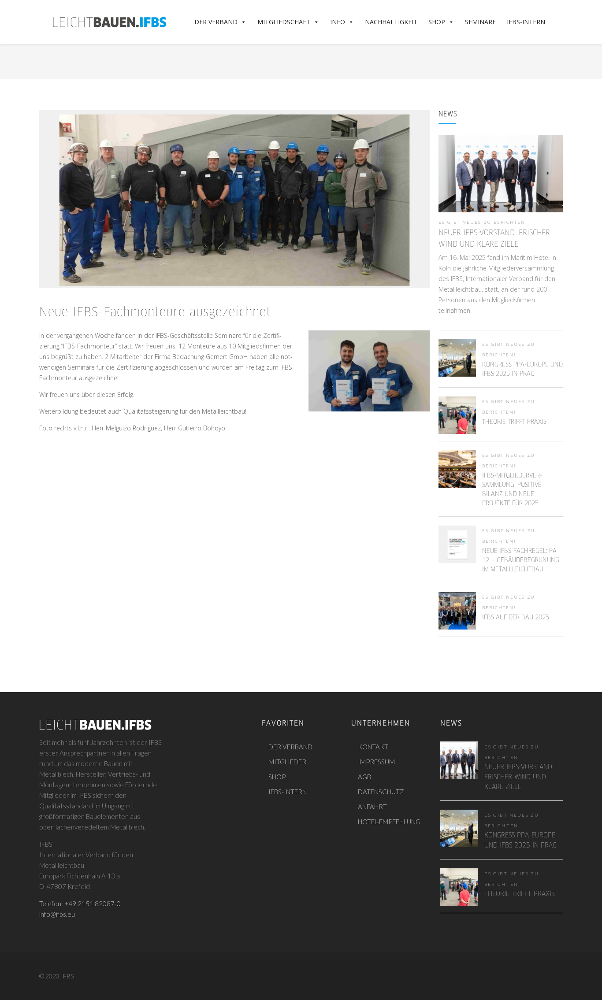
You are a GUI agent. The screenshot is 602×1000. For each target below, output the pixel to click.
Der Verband (216, 22)
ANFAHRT (372, 807)
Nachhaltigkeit (391, 22)
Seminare (480, 22)
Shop (436, 22)
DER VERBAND (290, 747)
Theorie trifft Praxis (514, 422)
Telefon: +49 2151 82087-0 (80, 903)
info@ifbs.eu (57, 914)
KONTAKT (373, 747)
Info (337, 22)
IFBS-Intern (526, 22)
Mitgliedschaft (283, 22)
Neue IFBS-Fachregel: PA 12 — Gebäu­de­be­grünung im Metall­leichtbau (520, 560)
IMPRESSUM (376, 762)
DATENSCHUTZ (381, 792)
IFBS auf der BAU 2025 (515, 618)
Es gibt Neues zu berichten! (483, 222)
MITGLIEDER (287, 762)
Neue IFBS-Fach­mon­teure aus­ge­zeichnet (155, 313)
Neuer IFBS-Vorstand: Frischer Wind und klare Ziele (519, 777)
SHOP (277, 777)
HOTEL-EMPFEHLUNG (389, 822)
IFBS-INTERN (287, 792)
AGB (364, 777)
